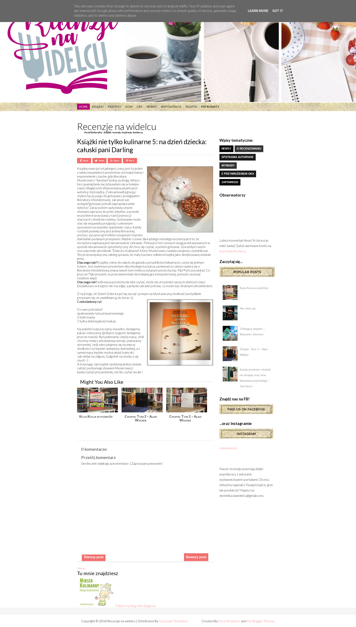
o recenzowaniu (249, 148)
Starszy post (93, 557)
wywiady (228, 165)
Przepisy (114, 106)
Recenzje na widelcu (116, 126)
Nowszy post (196, 557)
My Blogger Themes (261, 621)
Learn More (258, 11)
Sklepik (191, 106)
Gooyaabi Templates (173, 621)
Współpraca (171, 106)
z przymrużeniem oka (237, 173)
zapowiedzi (229, 182)
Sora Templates (229, 621)
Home (83, 106)
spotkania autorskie (237, 157)
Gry (140, 106)
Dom (128, 106)
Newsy (152, 106)
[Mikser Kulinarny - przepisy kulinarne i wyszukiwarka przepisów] (96, 606)
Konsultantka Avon (232, 251)
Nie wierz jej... (249, 308)
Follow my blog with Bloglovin (135, 606)
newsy (226, 148)
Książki (98, 106)
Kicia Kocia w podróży (254, 288)
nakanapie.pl (228, 448)
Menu (81, 568)
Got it (277, 11)
